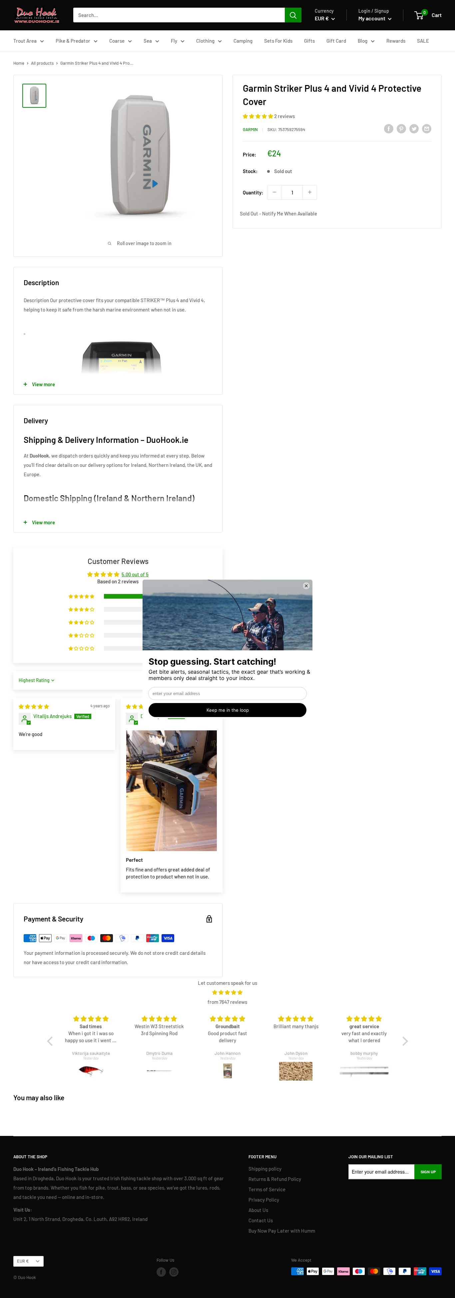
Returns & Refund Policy (274, 1179)
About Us (258, 1210)
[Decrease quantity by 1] (274, 192)
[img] (34, 706)
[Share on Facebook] (388, 128)
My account (372, 18)
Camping (242, 41)
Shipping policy (264, 1169)
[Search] (293, 15)
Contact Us (260, 1220)
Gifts (309, 41)
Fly (174, 41)
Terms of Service (266, 1189)
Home (18, 63)
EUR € (23, 1261)
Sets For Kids (278, 41)
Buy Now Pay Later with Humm (281, 1231)
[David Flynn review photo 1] (171, 791)
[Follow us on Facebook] (161, 1272)
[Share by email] (426, 128)
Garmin (250, 129)
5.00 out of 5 (135, 574)
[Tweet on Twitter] (414, 128)
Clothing (205, 41)
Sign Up (428, 1171)
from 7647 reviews (227, 1002)
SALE (423, 41)
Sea (148, 41)
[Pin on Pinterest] (401, 128)
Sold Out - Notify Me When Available (278, 213)
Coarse (117, 41)
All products (42, 63)
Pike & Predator (73, 41)
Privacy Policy (263, 1200)
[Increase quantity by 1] (310, 192)
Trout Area (25, 41)
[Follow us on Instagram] (174, 1272)
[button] (258, 116)
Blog (362, 41)
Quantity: (253, 192)
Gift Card (336, 41)
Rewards (395, 41)
